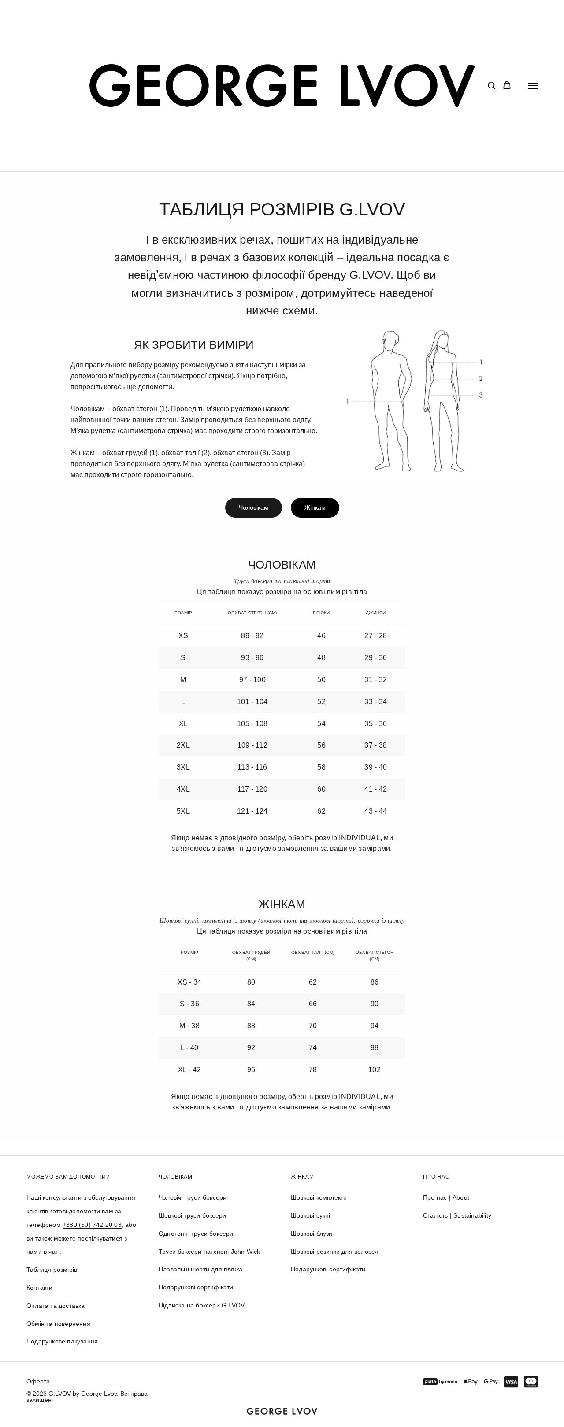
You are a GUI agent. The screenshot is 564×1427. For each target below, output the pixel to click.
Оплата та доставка (55, 1305)
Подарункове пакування (62, 1341)
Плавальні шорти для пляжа (200, 1269)
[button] (491, 85)
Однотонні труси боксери (196, 1233)
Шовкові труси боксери (192, 1215)
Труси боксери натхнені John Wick (209, 1251)
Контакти (39, 1287)
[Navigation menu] (533, 86)
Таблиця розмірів (51, 1269)
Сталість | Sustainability (457, 1215)
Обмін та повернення (58, 1323)
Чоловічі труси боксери (192, 1197)
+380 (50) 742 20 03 (92, 1224)
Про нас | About (446, 1197)
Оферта (38, 1381)
